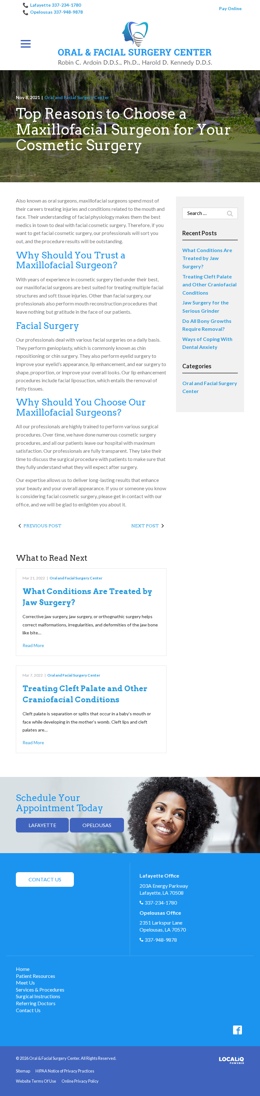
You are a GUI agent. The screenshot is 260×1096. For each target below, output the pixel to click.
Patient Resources (35, 976)
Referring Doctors (35, 1003)
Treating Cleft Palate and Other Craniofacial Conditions (209, 284)
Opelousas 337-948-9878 (56, 12)
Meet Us (25, 982)
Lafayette (42, 825)
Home (22, 969)
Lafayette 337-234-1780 (55, 5)
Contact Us (45, 879)
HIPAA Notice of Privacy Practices (65, 1070)
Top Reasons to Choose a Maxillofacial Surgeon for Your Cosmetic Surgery (123, 129)
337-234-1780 (161, 902)
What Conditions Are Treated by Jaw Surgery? (207, 258)
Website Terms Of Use (36, 1081)
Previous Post (42, 525)
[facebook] (237, 1030)
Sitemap (23, 1070)
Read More (33, 645)
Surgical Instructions (38, 996)
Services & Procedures (40, 989)
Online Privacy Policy (80, 1081)
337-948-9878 (161, 940)
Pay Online (230, 8)
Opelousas (96, 825)
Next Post (145, 525)
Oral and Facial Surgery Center (76, 97)
